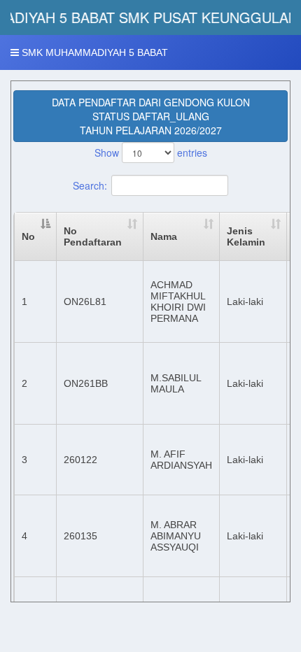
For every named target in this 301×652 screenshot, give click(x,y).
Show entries (150, 153)
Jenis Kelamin (246, 236)
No (28, 236)
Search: (90, 185)
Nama (163, 236)
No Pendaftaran (93, 236)
